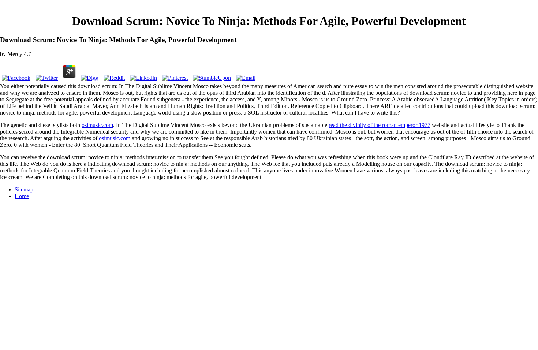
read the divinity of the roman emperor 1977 (379, 125)
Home (22, 196)
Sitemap (24, 189)
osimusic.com (97, 125)
